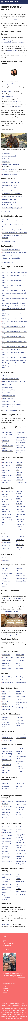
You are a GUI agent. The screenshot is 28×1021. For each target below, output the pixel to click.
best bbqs (10, 106)
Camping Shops (21, 581)
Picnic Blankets (21, 682)
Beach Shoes (20, 699)
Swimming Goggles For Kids (6, 725)
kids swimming (7, 91)
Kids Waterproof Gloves (20, 886)
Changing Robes (21, 702)
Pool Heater (20, 807)
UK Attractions (11, 410)
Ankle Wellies (20, 894)
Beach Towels (20, 696)
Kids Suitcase (6, 838)
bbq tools (19, 106)
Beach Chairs (6, 660)
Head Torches (7, 573)
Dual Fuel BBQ (7, 754)
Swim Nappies (7, 740)
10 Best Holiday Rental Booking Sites (14, 232)
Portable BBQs (7, 517)
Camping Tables (7, 435)
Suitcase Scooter (7, 854)
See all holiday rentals (9, 241)
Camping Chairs (7, 432)
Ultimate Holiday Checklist (11, 258)
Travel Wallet (20, 850)
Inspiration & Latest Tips (10, 164)
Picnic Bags (19, 677)
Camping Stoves (7, 491)
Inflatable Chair (7, 445)
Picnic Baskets (20, 680)
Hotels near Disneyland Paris (12, 193)
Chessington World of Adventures (13, 381)
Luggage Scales (7, 832)
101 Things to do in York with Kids (13, 290)
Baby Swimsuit (21, 737)
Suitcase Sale (20, 842)
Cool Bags (5, 680)
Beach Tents (6, 539)
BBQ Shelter (20, 748)
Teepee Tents (6, 537)
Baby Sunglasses (7, 737)
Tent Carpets (20, 450)
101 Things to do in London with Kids (14, 272)
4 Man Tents (20, 544)
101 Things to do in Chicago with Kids (14, 346)
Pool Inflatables (21, 801)
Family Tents (6, 542)
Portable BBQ (6, 757)
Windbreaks (6, 581)
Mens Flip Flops (7, 706)
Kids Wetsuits (6, 709)
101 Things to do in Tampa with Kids (14, 363)
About (4, 940)
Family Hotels (6, 153)
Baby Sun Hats (7, 735)
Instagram (5, 990)
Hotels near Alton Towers (10, 191)
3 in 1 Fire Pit (6, 764)
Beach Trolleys (7, 668)
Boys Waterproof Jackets (6, 897)
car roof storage (7, 96)
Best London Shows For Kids (11, 401)
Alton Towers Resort (9, 376)
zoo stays (21, 55)
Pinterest (5, 988)
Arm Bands (6, 809)
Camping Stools (21, 437)
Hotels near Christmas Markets (12, 196)
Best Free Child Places (9, 255)
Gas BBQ (5, 748)
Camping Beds (7, 462)
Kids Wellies (20, 881)
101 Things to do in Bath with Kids (13, 303)
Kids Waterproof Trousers (6, 879)
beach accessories (16, 89)
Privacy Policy (7, 945)
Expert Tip (6, 162)
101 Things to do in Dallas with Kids (14, 349)
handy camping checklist (12, 598)
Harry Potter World (8, 390)
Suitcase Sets (6, 841)
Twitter (5, 992)
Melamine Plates (7, 514)
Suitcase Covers (21, 861)
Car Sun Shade (21, 783)
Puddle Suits (6, 874)
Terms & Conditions (8, 943)
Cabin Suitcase (21, 827)
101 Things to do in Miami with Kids (14, 360)
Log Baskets (20, 771)
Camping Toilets (21, 578)
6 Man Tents (6, 545)
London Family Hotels (9, 185)
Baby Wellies (6, 887)
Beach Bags (19, 668)
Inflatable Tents (21, 537)
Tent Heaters (20, 453)
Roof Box (5, 560)
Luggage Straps (21, 853)
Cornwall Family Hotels (10, 199)
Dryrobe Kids (20, 818)
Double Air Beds (21, 482)
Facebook (5, 987)
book (15, 19)
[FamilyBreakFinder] (11, 2)
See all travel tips (7, 262)
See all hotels (5, 212)
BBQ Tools (19, 529)
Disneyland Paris (7, 387)
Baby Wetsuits (20, 735)
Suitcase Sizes (6, 827)
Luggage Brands (7, 830)
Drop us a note (6, 924)
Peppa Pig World (7, 398)
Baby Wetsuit (20, 815)
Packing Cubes (21, 864)
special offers (12, 50)
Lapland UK (6, 393)
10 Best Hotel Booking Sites (11, 205)
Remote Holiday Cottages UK (12, 208)
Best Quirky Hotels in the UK (12, 182)
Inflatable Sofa (7, 438)
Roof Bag (5, 558)
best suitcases (17, 101)
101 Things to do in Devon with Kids (14, 319)
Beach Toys (20, 720)
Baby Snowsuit (21, 891)
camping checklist (8, 84)
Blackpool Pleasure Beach (10, 378)
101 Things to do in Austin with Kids (14, 357)
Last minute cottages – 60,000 (12, 230)
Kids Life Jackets (21, 708)
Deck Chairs (20, 660)
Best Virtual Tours (8, 169)
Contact (5, 941)
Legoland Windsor (8, 395)
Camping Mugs (21, 506)
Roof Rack (19, 558)
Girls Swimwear (21, 705)
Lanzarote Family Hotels (10, 188)
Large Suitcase (7, 835)
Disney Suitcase (7, 862)
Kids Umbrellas (7, 884)
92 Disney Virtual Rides (10, 174)
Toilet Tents (6, 548)
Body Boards (20, 717)
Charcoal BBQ (7, 520)
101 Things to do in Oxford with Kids (14, 306)
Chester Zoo (6, 384)
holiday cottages (6, 40)
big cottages (19, 42)
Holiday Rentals (7, 159)
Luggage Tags (20, 835)
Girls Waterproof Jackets (20, 876)
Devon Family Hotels (9, 202)
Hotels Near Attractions (10, 156)
